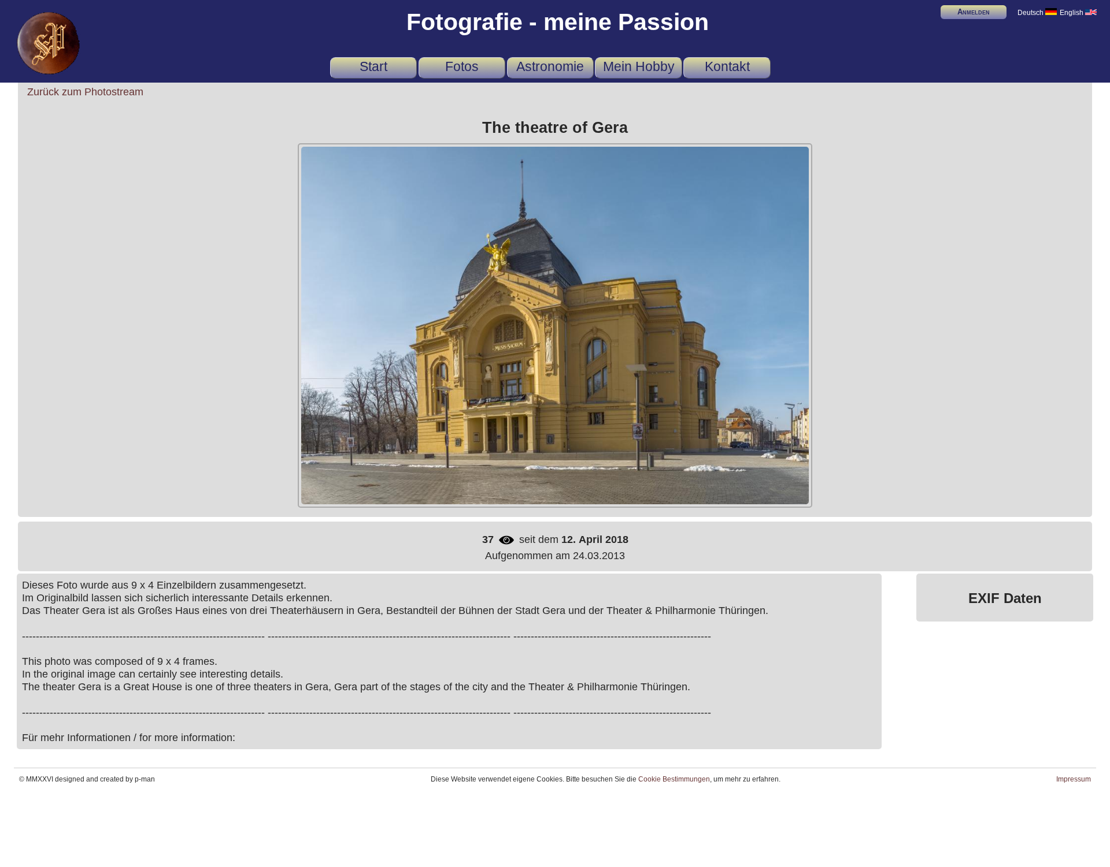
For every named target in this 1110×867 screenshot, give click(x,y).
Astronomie (550, 66)
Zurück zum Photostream (85, 91)
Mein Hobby (639, 66)
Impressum (1073, 779)
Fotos (462, 66)
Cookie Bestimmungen (674, 779)
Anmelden (973, 12)
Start (373, 66)
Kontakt (727, 66)
